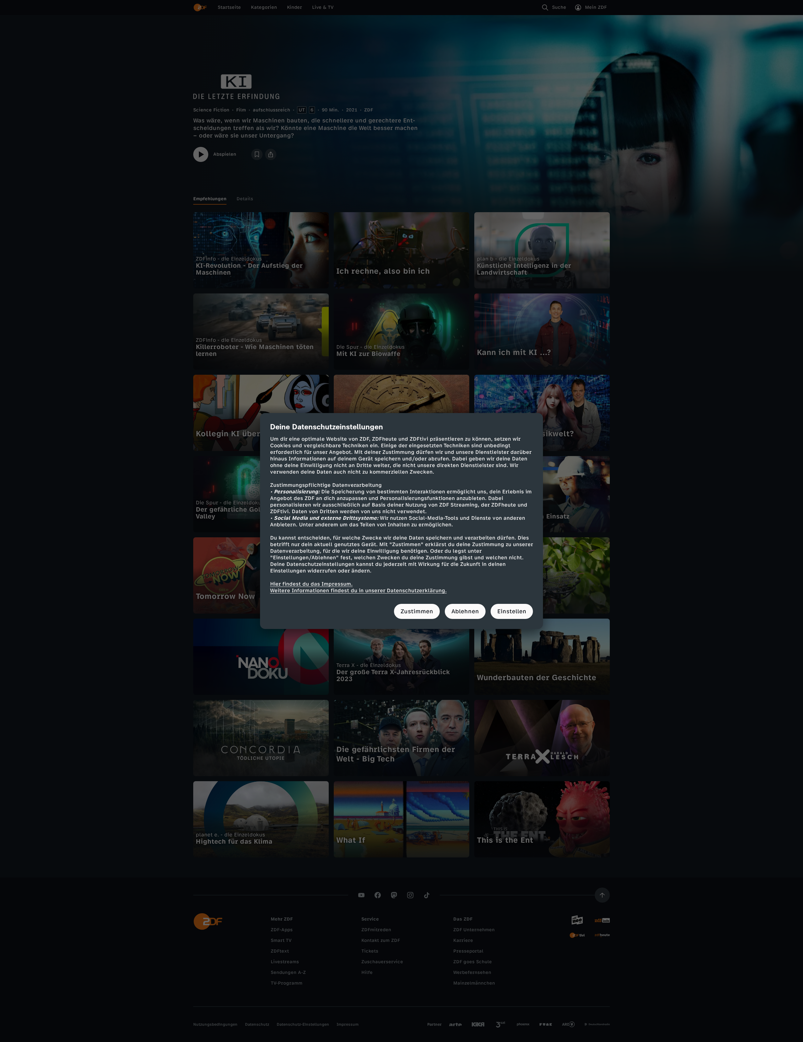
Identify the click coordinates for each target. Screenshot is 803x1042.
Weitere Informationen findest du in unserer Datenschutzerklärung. (358, 591)
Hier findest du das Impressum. (311, 584)
